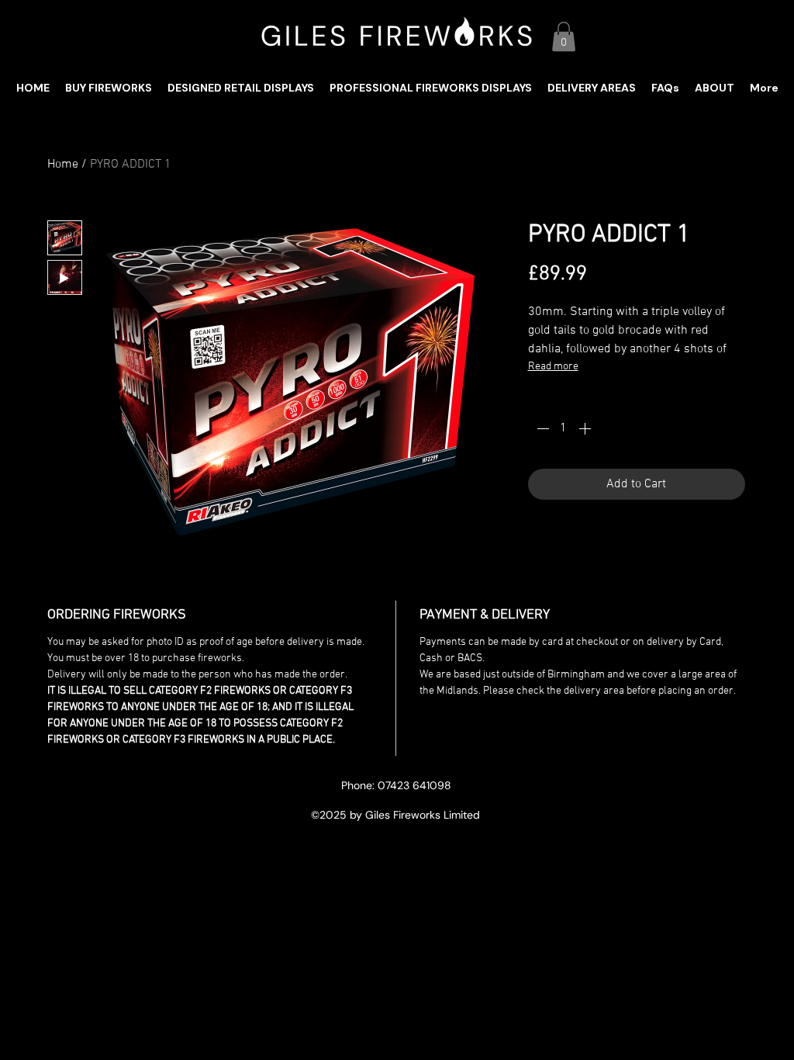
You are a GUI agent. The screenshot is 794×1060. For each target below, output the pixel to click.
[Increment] (586, 428)
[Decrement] (541, 428)
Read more (553, 366)
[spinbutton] (563, 428)
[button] (563, 36)
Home (62, 164)
